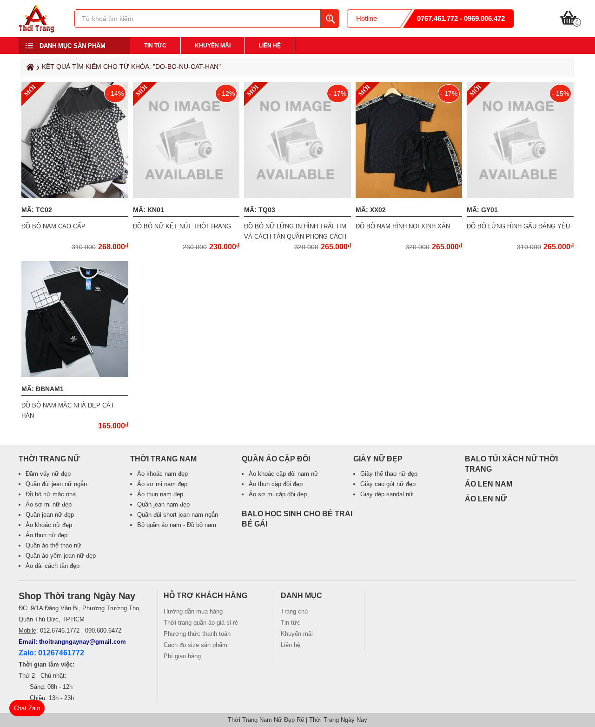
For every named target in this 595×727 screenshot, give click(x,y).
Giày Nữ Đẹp (378, 459)
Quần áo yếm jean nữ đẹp (61, 555)
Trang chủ (294, 611)
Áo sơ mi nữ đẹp (49, 504)
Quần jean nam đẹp (163, 504)
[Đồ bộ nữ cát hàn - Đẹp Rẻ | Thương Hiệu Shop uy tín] (36, 30)
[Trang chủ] (29, 69)
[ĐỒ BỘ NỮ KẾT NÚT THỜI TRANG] (187, 196)
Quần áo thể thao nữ (53, 545)
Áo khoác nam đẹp (162, 473)
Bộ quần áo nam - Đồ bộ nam (176, 524)
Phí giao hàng (182, 656)
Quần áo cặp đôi (276, 459)
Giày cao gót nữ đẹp (388, 483)
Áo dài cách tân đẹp (52, 565)
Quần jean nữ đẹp (50, 514)
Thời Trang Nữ (49, 459)
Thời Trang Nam (163, 459)
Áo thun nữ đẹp (46, 535)
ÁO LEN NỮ (486, 499)
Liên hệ (270, 45)
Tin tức (155, 45)
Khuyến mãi (213, 45)
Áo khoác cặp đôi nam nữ (283, 473)
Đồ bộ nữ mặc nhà (51, 494)
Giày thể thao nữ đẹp (388, 473)
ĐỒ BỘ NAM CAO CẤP (53, 226)
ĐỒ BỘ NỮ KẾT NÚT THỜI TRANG (182, 226)
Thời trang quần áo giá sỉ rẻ (201, 622)
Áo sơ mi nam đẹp (162, 483)
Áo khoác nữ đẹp (49, 524)
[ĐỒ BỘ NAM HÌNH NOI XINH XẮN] (410, 196)
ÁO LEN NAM (488, 484)
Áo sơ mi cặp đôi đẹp (278, 494)
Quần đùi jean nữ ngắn (56, 483)
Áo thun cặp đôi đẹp (276, 483)
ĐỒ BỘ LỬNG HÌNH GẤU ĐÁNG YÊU (518, 226)
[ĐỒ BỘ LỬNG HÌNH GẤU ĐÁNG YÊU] (521, 196)
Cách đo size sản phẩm (195, 644)
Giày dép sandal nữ (386, 494)
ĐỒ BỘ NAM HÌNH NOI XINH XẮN (403, 226)
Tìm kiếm (329, 18)
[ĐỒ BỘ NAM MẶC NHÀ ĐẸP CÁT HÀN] (76, 375)
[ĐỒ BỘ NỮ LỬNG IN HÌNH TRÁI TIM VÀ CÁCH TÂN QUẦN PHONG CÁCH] (298, 196)
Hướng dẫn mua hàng (193, 611)
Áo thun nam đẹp (160, 494)
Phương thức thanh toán (197, 633)
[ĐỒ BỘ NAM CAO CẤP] (76, 196)
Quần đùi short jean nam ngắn (177, 514)
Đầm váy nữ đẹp (48, 473)
